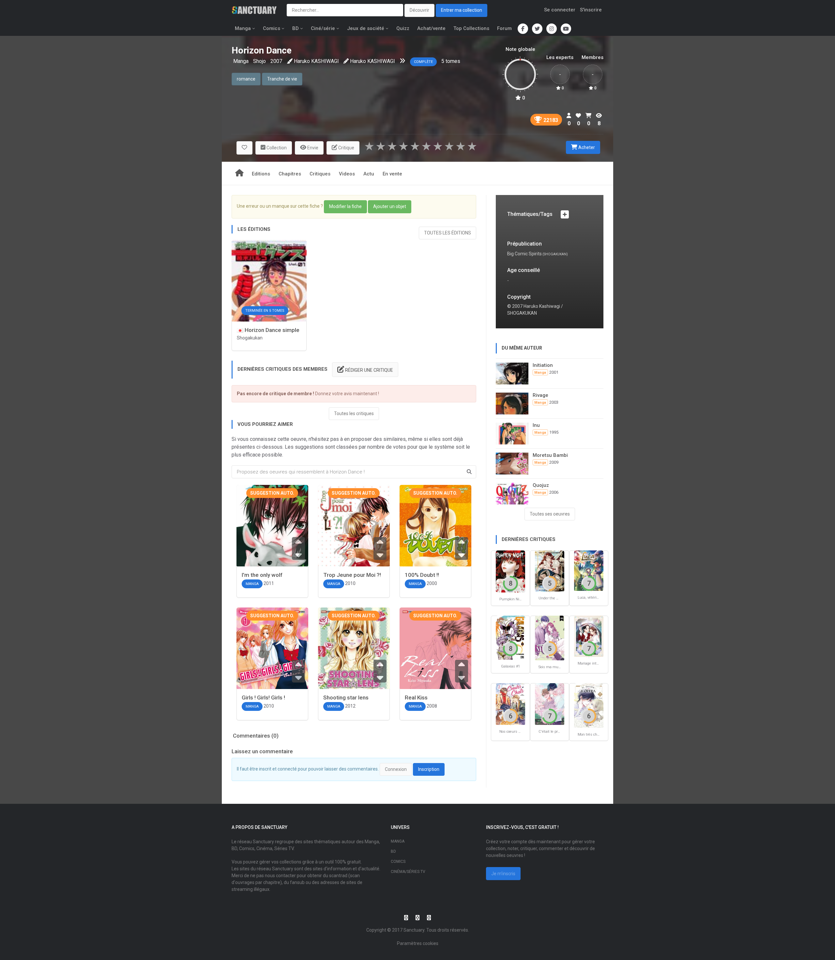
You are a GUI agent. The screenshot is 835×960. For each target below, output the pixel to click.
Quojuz (541, 485)
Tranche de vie (282, 79)
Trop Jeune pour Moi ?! (352, 575)
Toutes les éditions (447, 232)
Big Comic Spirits (524, 253)
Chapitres (290, 174)
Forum (504, 28)
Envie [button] (312, 147)
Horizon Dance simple (271, 330)
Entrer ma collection (461, 10)
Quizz (402, 28)
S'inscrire (591, 10)
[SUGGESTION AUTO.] (272, 538)
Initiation (543, 365)
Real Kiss (416, 697)
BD (295, 28)
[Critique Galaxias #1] (510, 637)
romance (246, 79)
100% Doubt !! (422, 575)
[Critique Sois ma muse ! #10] (549, 637)
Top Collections (471, 28)
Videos (347, 174)
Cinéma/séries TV (408, 871)
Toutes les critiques (354, 413)
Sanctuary (413, 930)
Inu (536, 425)
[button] (244, 148)
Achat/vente (431, 28)
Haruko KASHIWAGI (316, 61)
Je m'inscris (503, 873)
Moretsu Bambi (550, 455)
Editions (261, 174)
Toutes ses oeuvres (550, 514)
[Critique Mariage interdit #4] (588, 636)
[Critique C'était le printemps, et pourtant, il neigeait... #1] (549, 703)
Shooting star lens (346, 697)
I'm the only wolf (262, 575)
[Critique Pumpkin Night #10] (510, 571)
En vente (392, 174)
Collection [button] (276, 147)
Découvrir (419, 10)
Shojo (259, 61)
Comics (271, 28)
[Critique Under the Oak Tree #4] (549, 570)
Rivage (540, 395)
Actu (368, 174)
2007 (276, 61)
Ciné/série (323, 28)
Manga (243, 28)
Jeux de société (365, 28)
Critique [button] (345, 147)
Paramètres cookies (417, 943)
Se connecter (559, 10)
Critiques (320, 174)
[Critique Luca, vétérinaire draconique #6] (588, 570)
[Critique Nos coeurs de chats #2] (510, 703)
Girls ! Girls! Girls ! (263, 697)
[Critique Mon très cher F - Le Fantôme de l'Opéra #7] (588, 705)
